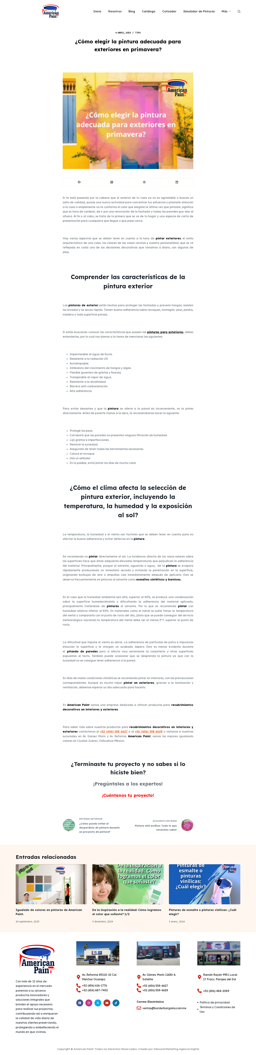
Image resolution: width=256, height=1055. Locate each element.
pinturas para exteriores (165, 332)
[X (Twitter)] (111, 182)
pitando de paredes (82, 651)
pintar (93, 556)
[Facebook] (79, 182)
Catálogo (148, 11)
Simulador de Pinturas (199, 11)
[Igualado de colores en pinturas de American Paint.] (51, 884)
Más (224, 11)
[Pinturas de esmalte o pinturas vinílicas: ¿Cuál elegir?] (204, 884)
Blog (132, 11)
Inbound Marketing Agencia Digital (176, 1049)
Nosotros (115, 11)
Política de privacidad (215, 1002)
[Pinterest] (144, 182)
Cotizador (169, 11)
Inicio (97, 11)
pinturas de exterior (83, 305)
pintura (113, 408)
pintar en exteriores (138, 682)
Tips (138, 32)
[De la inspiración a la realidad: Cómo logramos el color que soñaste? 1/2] (128, 884)
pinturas (112, 606)
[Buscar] (239, 11)
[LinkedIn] (177, 182)
